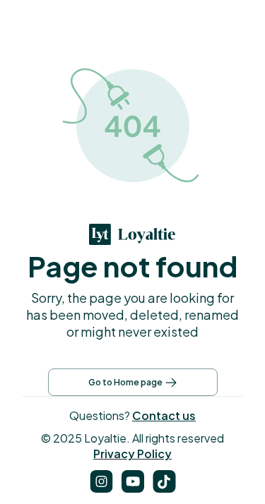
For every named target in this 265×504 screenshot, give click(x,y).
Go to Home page (125, 382)
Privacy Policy (132, 453)
